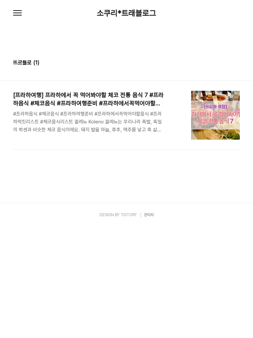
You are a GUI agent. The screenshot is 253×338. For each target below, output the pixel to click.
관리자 (149, 215)
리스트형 (236, 63)
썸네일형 (227, 63)
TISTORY (129, 215)
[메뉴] (17, 13)
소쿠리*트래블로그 (126, 13)
